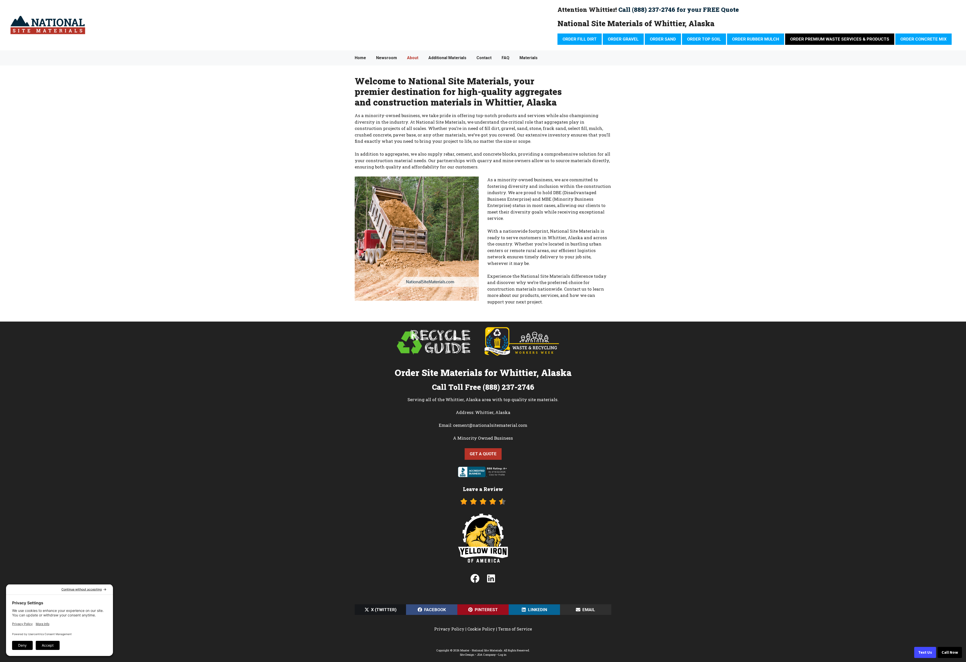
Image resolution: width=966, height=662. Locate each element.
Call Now (950, 652)
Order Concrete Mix (923, 39)
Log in (502, 654)
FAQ (505, 57)
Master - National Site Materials (481, 650)
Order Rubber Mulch (755, 39)
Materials (528, 57)
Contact (484, 57)
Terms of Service (515, 629)
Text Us (925, 652)
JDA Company (486, 654)
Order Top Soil (704, 39)
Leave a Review (483, 489)
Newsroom (386, 57)
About (412, 57)
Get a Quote (483, 453)
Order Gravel (623, 39)
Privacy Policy (449, 629)
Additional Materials (447, 57)
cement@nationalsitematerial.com (490, 425)
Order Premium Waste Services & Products (839, 39)
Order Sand (663, 39)
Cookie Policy (481, 629)
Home (360, 57)
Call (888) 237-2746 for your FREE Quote (678, 10)
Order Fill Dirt (579, 39)
